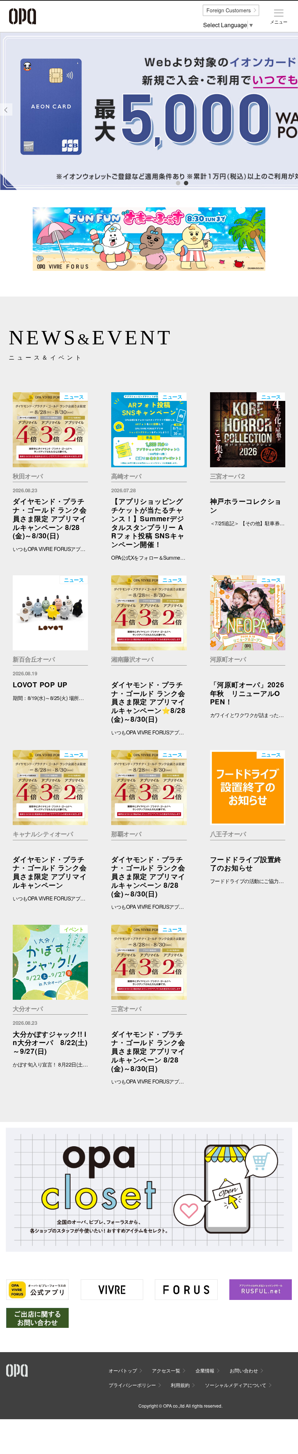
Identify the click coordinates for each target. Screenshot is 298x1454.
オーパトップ (123, 1370)
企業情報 (205, 1370)
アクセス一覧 (166, 1370)
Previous (6, 115)
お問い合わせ (244, 1370)
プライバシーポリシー (132, 1384)
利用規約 (180, 1384)
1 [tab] (178, 183)
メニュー (278, 21)
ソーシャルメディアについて (235, 1384)
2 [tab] (186, 183)
